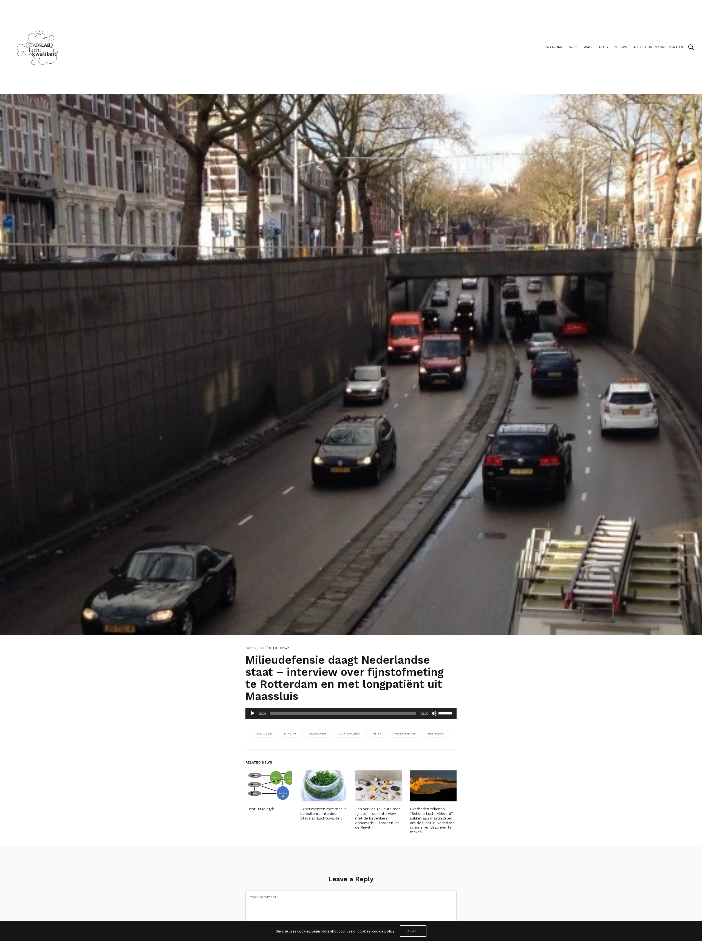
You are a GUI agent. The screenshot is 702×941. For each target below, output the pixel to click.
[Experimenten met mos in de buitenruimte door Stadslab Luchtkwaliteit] (323, 785)
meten (376, 733)
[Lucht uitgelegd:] (268, 785)
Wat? (588, 47)
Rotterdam (436, 733)
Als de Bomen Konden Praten (658, 47)
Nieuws (621, 47)
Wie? (573, 47)
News (285, 648)
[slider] (446, 713)
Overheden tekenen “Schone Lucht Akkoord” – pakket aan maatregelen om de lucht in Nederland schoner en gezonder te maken (433, 820)
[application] (351, 713)
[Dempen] (434, 713)
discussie (264, 733)
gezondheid (317, 733)
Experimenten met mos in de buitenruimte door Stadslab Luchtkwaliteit (323, 813)
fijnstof (290, 733)
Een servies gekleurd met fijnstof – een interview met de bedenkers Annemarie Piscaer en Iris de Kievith (377, 818)
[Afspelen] (252, 713)
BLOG (603, 47)
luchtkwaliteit (349, 733)
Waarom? (554, 47)
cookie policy (383, 931)
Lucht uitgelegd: (259, 809)
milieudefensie (405, 733)
